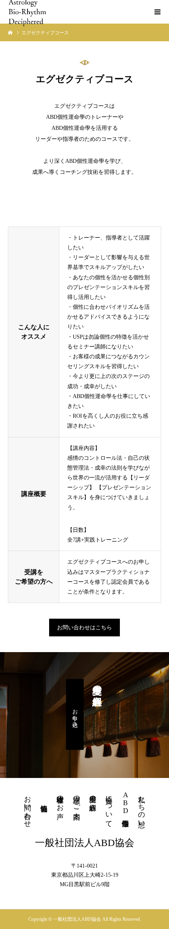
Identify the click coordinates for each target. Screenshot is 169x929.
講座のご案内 (77, 799)
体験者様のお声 (60, 799)
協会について (109, 807)
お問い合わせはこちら (84, 627)
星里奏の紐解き (93, 799)
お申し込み (75, 714)
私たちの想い (141, 807)
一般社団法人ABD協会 (84, 842)
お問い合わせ (27, 807)
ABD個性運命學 (125, 803)
